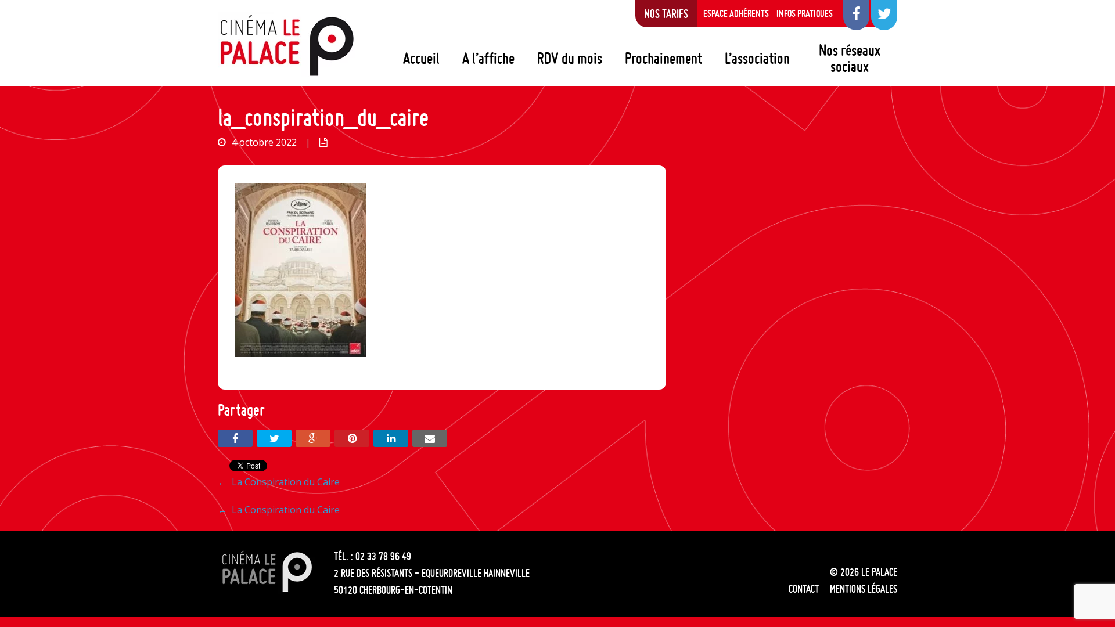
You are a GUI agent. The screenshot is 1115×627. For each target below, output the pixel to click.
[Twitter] (274, 438)
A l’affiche (488, 58)
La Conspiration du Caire (279, 481)
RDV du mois (569, 58)
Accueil (421, 58)
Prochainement (663, 58)
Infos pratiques (804, 13)
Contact (804, 588)
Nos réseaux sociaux (849, 58)
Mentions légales (863, 588)
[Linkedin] (390, 438)
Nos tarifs (666, 13)
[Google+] (313, 438)
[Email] (429, 438)
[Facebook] (235, 438)
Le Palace (286, 45)
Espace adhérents (736, 13)
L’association (757, 58)
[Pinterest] (351, 438)
